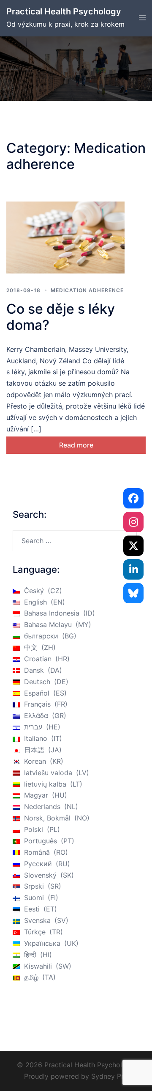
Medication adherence (87, 290)
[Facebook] (133, 498)
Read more (76, 445)
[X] (133, 546)
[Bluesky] (133, 593)
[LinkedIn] (133, 569)
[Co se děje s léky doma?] (65, 237)
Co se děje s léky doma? (60, 317)
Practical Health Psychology (63, 11)
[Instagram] (133, 522)
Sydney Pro (109, 1076)
